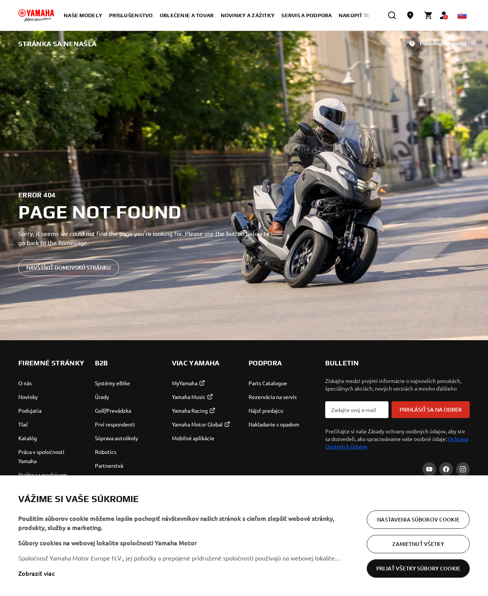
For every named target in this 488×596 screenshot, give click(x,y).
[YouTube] (429, 469)
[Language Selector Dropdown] (462, 15)
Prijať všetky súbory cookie (418, 568)
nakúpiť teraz (360, 15)
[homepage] (36, 15)
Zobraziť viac (36, 573)
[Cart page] (428, 15)
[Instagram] (463, 469)
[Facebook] (446, 469)
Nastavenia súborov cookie (418, 519)
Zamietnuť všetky (418, 544)
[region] (244, 535)
